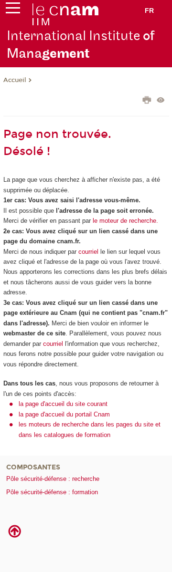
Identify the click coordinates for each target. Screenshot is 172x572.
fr (149, 10)
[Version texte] (161, 100)
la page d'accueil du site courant (63, 403)
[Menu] (13, 10)
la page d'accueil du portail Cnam (64, 414)
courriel (88, 251)
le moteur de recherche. (124, 220)
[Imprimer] (147, 101)
